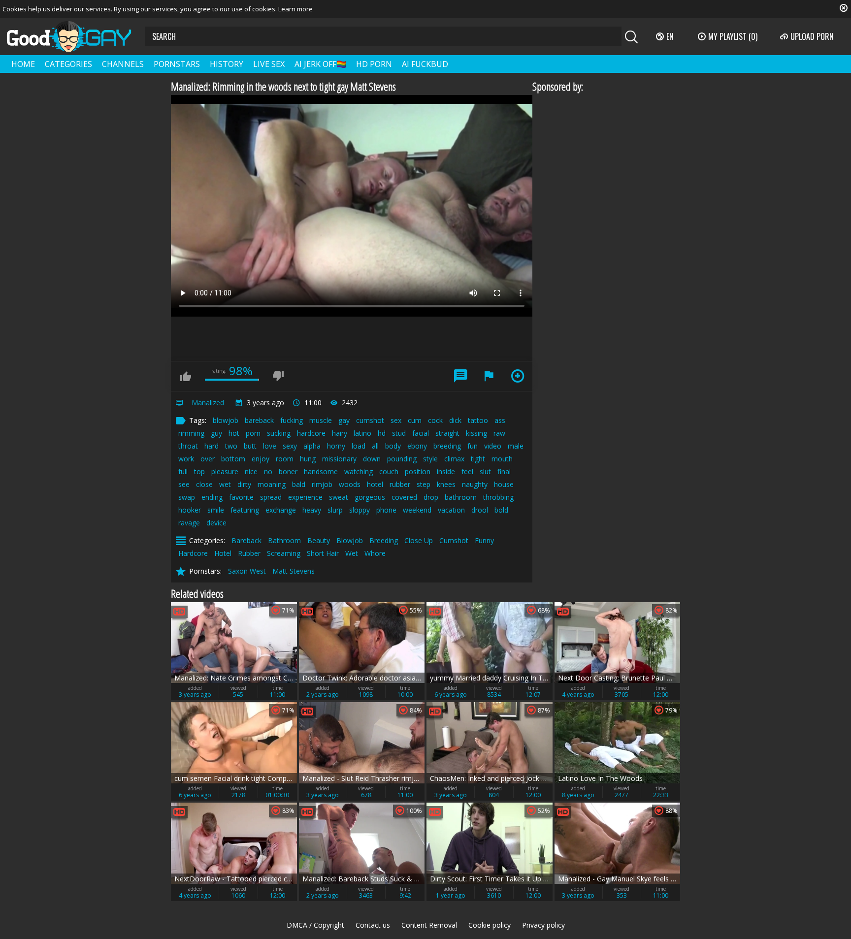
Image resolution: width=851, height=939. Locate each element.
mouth (502, 458)
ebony (417, 446)
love (269, 446)
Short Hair (323, 553)
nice (251, 471)
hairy (339, 433)
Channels (123, 64)
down (372, 458)
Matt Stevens (293, 571)
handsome (321, 471)
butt (250, 446)
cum (415, 420)
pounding (402, 458)
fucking (291, 420)
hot (234, 433)
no (268, 471)
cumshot (370, 420)
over (207, 458)
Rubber (249, 553)
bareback (259, 420)
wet (225, 484)
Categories (68, 64)
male (516, 446)
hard (211, 446)
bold (501, 510)
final (504, 471)
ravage (189, 522)
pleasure (224, 471)
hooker (189, 510)
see (184, 484)
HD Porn (374, 64)
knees (446, 484)
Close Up (418, 540)
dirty (244, 484)
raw (499, 433)
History (226, 64)
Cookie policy (489, 925)
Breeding (383, 540)
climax (454, 458)
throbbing (498, 497)
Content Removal (429, 925)
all (375, 446)
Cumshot (453, 540)
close (204, 484)
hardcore (311, 433)
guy (216, 433)
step (423, 484)
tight (478, 458)
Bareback (246, 540)
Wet (351, 553)
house (504, 484)
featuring (244, 510)
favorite (241, 497)
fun (472, 446)
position (417, 471)
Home (23, 64)
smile (215, 510)
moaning (272, 484)
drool (479, 510)
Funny (484, 540)
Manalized (208, 402)
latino (362, 433)
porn (253, 433)
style (430, 458)
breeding (447, 446)
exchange (280, 510)
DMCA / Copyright (315, 925)
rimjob (322, 484)
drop (431, 497)
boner (288, 471)
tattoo (478, 420)
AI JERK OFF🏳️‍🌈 (320, 64)
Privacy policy (543, 925)
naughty (475, 484)
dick (455, 420)
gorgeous (370, 497)
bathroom (461, 497)
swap (186, 497)
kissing (476, 433)
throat (188, 446)
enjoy (260, 458)
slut (485, 471)
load (358, 446)
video (492, 446)
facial (420, 433)
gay (344, 420)
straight (447, 433)
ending (212, 497)
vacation (451, 510)
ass (499, 420)
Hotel (222, 553)
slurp (335, 510)
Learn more (295, 8)
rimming (191, 433)
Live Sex (269, 64)
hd (382, 433)
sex (396, 420)
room (285, 458)
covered (404, 497)
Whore (375, 553)
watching (358, 471)
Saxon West (247, 571)
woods (349, 484)
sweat (338, 497)
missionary (339, 458)
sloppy (359, 510)
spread (271, 497)
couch (388, 471)
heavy (311, 510)
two (231, 446)
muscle (320, 420)
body (393, 446)
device (216, 522)
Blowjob (349, 540)
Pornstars (177, 64)
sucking (279, 433)
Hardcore (193, 553)
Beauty (318, 540)
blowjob (225, 420)
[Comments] (460, 376)
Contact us (373, 925)
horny (336, 446)
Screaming (283, 553)
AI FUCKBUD (425, 64)
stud (399, 433)
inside (446, 471)
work (186, 458)
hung (308, 458)
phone (386, 510)
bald (298, 484)
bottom (233, 458)
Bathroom (284, 540)
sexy (290, 446)
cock (435, 420)
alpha (312, 446)
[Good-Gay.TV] (75, 36)
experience (305, 497)
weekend (417, 510)
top (199, 471)
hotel (375, 484)
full (183, 471)
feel (467, 471)
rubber (400, 484)
